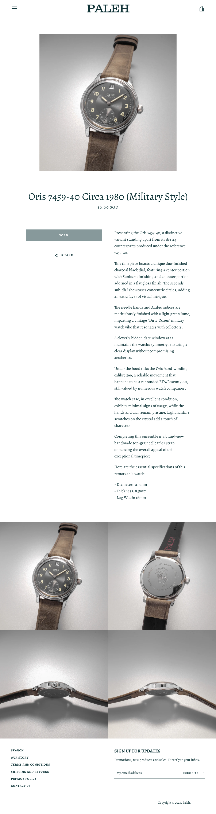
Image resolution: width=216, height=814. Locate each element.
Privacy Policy (24, 779)
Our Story (20, 757)
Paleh (186, 802)
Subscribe (191, 773)
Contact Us (21, 786)
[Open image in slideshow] (108, 102)
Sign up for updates (137, 751)
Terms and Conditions (30, 764)
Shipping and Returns (30, 772)
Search (17, 750)
